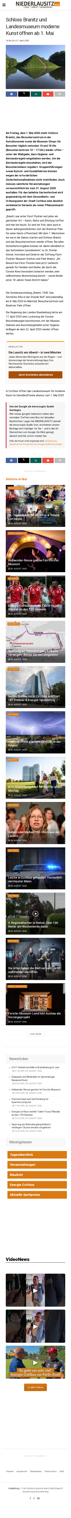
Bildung (13, 760)
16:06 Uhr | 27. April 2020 (17, 40)
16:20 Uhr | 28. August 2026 (28, 1131)
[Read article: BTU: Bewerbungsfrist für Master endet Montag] (35, 778)
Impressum (22, 1471)
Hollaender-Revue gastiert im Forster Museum (36, 1089)
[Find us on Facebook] (30, 1498)
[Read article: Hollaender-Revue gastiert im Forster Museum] (35, 551)
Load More (35, 1034)
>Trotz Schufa (26, 1488)
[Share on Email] (47, 94)
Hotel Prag (44, 1492)
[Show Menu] (4, 5)
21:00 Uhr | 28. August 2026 (28, 1071)
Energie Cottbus (22, 1185)
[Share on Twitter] (24, 94)
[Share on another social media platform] (59, 94)
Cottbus (13, 579)
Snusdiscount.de (30, 1492)
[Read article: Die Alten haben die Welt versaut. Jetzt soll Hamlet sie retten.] (35, 959)
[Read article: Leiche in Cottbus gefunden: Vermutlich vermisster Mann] (35, 868)
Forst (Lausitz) (17, 533)
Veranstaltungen (22, 1165)
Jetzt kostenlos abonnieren (35, 374)
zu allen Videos (35, 1387)
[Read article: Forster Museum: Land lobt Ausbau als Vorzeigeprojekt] (35, 1004)
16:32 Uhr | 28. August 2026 (28, 1118)
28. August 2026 (18, 523)
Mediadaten (36, 1471)
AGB (62, 1471)
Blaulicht (16, 1175)
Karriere (10, 1471)
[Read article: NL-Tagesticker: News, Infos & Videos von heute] (35, 506)
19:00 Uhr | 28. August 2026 (28, 1093)
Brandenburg (16, 488)
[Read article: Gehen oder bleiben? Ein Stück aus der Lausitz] (35, 823)
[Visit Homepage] (38, 5)
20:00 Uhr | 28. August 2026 (28, 1083)
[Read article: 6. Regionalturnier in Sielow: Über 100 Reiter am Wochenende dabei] (35, 914)
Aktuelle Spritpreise (25, 1195)
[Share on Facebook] (11, 94)
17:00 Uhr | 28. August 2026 (28, 1106)
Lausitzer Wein (41, 1488)
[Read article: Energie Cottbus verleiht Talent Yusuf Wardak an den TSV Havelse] (35, 596)
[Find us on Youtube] (38, 1498)
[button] (35, 1290)
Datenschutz (51, 1471)
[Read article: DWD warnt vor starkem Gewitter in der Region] (35, 732)
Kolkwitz (13, 624)
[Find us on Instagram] (34, 1498)
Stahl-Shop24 (56, 1488)
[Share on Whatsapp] (36, 94)
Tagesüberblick (21, 1155)
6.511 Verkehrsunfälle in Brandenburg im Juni (35, 1067)
